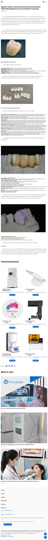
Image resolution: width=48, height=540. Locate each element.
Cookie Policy (11, 536)
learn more (12, 294)
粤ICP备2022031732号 (5, 534)
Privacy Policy (4, 536)
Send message (8, 524)
